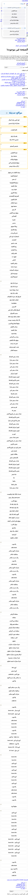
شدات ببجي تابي (14, 366)
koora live (14, 723)
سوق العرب (14, 501)
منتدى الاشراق (14, 313)
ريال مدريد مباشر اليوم (14, 687)
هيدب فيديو (14, 243)
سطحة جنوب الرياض (14, 634)
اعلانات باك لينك (14, 531)
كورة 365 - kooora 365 (14, 747)
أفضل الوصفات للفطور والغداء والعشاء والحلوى (12, 85)
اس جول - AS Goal (14, 750)
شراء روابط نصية (14, 290)
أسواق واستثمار (21, 41)
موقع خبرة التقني (14, 213)
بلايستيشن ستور (14, 457)
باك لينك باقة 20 (14, 504)
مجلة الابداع (14, 229)
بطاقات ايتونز (14, 454)
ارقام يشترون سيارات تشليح (14, 654)
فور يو (14, 434)
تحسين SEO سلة (14, 139)
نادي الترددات (14, 233)
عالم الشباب (14, 130)
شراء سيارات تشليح (14, 647)
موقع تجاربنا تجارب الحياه (14, 521)
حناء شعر (14, 474)
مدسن (14, 223)
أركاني (14, 260)
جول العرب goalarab (14, 674)
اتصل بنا (23, 106)
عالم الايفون (14, 199)
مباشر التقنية (14, 263)
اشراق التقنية (14, 176)
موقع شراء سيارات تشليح (14, 651)
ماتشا (14, 481)
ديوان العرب (14, 524)
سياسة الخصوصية (20, 105)
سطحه (14, 617)
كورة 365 (14, 667)
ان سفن (14, 179)
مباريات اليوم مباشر (14, 551)
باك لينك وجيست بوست (14, 320)
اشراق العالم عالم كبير (14, 310)
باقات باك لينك (14, 293)
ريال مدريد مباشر (14, 557)
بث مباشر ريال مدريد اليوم (14, 677)
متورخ (14, 219)
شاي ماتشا (14, 484)
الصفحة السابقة (21, 63)
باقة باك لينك (14, 136)
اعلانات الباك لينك (14, 300)
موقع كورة (14, 806)
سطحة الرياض (14, 614)
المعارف (14, 240)
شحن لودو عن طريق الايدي (14, 447)
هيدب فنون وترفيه (14, 347)
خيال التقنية (14, 186)
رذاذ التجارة (14, 250)
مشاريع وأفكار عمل (20, 40)
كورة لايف (14, 763)
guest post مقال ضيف (14, 497)
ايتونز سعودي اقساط (14, 377)
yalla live (14, 700)
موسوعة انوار (14, 273)
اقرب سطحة (14, 637)
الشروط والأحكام (20, 103)
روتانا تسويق (14, 226)
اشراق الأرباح (14, 276)
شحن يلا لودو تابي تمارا (14, 420)
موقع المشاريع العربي (14, 323)
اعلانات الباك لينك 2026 (14, 316)
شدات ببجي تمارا (14, 360)
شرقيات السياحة (14, 270)
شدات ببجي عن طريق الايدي (14, 414)
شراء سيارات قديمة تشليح (14, 661)
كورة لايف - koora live (14, 839)
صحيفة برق (14, 156)
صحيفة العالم (14, 350)
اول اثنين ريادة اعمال (14, 120)
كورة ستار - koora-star (14, 710)
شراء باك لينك (14, 283)
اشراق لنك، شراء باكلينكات (14, 296)
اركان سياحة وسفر (14, 166)
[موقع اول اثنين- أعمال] (21, 45)
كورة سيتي (14, 671)
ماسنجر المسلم (14, 146)
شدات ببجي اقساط (14, 356)
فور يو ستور (14, 407)
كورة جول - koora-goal (14, 713)
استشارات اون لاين (14, 236)
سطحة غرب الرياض (14, 631)
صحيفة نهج (14, 206)
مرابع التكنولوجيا (14, 182)
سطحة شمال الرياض (14, 627)
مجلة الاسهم (14, 192)
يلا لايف (14, 681)
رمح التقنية (14, 246)
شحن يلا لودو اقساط (14, 380)
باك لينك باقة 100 (14, 507)
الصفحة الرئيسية (20, 64)
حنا (14, 477)
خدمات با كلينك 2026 (14, 517)
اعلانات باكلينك (14, 538)
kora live (14, 760)
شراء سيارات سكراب (14, 644)
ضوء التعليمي (14, 152)
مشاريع (14, 527)
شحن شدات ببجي (14, 437)
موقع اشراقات (14, 159)
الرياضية (14, 534)
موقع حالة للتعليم (14, 340)
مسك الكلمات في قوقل (14, 172)
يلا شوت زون (14, 868)
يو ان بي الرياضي (14, 337)
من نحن (23, 101)
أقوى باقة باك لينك (14, 514)
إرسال (11, 891)
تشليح (14, 641)
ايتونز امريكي (14, 373)
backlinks (14, 303)
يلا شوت (14, 544)
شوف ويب (14, 189)
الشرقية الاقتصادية (14, 196)
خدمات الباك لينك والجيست (14, 494)
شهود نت (14, 256)
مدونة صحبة (14, 266)
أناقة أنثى (14, 216)
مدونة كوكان (14, 203)
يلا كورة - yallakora (14, 743)
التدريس (14, 306)
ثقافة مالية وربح (21, 38)
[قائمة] (27, 44)
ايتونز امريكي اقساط (14, 427)
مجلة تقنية (14, 333)
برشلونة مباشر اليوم (14, 690)
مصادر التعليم (14, 326)
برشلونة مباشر (14, 554)
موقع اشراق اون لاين (14, 162)
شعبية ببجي (14, 451)
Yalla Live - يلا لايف (14, 737)
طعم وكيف (14, 253)
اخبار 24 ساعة (14, 343)
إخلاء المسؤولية (21, 102)
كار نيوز (14, 209)
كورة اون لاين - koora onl (14, 740)
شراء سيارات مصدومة (14, 658)
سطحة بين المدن (14, 621)
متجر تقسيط (14, 393)
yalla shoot (14, 547)
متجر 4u (14, 410)
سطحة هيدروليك (14, 624)
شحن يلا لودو (14, 444)
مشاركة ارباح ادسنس (14, 123)
